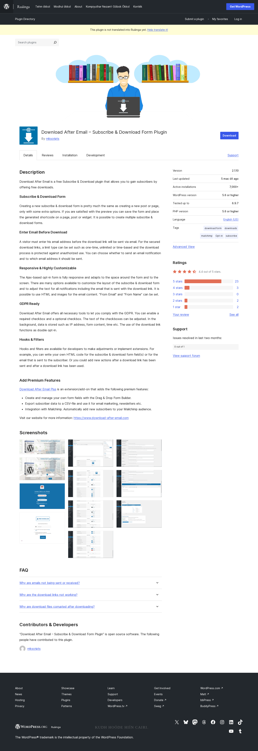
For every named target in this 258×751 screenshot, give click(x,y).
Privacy (19, 706)
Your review (181, 314)
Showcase (67, 688)
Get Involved (162, 688)
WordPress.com (211, 688)
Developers (115, 700)
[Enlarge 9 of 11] (157, 444)
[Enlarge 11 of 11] (157, 505)
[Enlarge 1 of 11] (60, 444)
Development (95, 155)
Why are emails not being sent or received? (49, 583)
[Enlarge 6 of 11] (108, 475)
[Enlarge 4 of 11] (60, 517)
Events (158, 694)
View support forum (186, 355)
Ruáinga (56, 727)
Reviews (47, 155)
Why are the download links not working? (48, 595)
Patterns (66, 706)
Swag (159, 706)
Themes (66, 694)
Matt (204, 694)
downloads (231, 228)
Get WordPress (240, 6)
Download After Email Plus (37, 389)
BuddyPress (209, 706)
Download (229, 135)
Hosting (20, 700)
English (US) (231, 219)
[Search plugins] (55, 42)
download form (213, 228)
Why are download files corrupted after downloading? (57, 606)
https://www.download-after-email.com (101, 418)
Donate (160, 700)
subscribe (231, 235)
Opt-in (219, 235)
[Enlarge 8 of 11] (108, 536)
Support (233, 155)
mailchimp (206, 235)
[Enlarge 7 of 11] (108, 505)
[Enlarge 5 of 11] (108, 444)
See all (234, 314)
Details (28, 155)
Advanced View (184, 247)
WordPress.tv (118, 706)
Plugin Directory (25, 19)
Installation (69, 155)
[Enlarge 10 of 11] (157, 475)
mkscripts (52, 138)
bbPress (207, 700)
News (18, 694)
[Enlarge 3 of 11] (60, 488)
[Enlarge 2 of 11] (60, 462)
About (19, 688)
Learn (111, 688)
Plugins (65, 700)
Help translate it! (157, 29)
